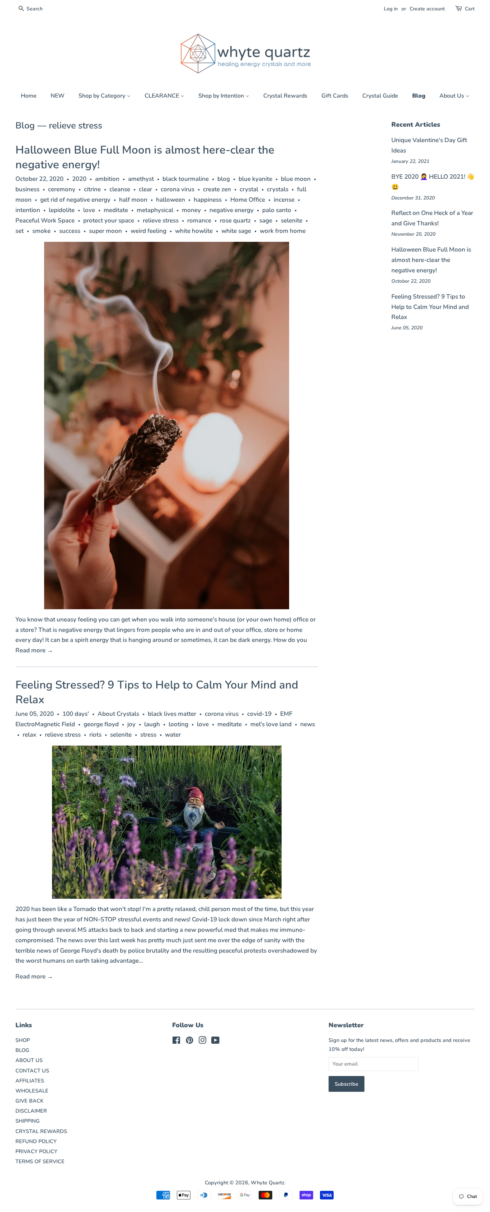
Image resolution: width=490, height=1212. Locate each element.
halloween (170, 200)
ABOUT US (29, 1060)
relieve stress (161, 220)
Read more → (34, 650)
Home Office (247, 200)
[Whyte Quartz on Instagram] (202, 1041)
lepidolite (62, 210)
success (69, 231)
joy (131, 724)
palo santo (276, 210)
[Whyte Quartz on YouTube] (215, 1041)
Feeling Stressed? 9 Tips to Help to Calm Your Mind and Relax (156, 692)
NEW (58, 96)
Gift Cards (334, 96)
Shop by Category (103, 96)
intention (27, 210)
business (27, 189)
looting (178, 724)
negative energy (231, 210)
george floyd (101, 724)
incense (284, 200)
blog (223, 179)
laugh (152, 724)
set (19, 231)
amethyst (141, 179)
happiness (208, 200)
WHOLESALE (31, 1090)
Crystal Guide (380, 96)
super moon (105, 231)
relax (29, 735)
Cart (470, 8)
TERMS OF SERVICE (40, 1161)
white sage (236, 231)
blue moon (296, 179)
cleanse (119, 189)
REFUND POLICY (36, 1141)
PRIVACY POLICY (36, 1151)
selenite (291, 220)
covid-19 (259, 714)
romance (199, 220)
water (173, 735)
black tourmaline (185, 179)
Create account (427, 8)
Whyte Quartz (267, 1182)
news (307, 724)
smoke (41, 231)
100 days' (75, 714)
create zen (217, 189)
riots (95, 735)
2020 (79, 179)
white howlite (194, 231)
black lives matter (172, 714)
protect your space (108, 220)
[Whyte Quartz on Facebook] (176, 1041)
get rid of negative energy (75, 200)
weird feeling (148, 231)
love (89, 210)
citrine (92, 189)
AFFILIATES (29, 1080)
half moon (133, 200)
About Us (452, 96)
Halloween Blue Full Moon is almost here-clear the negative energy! (144, 157)
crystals (277, 189)
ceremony (61, 189)
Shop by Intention (221, 96)
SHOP (22, 1040)
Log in (391, 8)
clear (145, 189)
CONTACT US (32, 1070)
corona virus (177, 189)
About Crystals (118, 714)
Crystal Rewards (285, 96)
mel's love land (271, 724)
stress (148, 735)
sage (265, 220)
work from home (283, 231)
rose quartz (235, 220)
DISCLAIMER (31, 1110)
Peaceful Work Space (45, 220)
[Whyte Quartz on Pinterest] (189, 1041)
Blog (418, 96)
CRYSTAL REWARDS (41, 1131)
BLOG (22, 1050)
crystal (249, 189)
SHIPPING (27, 1120)
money (191, 210)
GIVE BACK (29, 1100)
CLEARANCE (162, 96)
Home (29, 96)
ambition (107, 179)
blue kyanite (255, 179)
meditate (116, 210)
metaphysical (155, 210)
